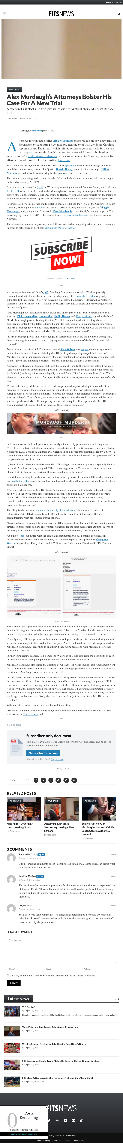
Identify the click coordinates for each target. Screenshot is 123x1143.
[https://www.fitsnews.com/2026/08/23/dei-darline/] (12, 1011)
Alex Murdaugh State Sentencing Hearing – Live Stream (59, 827)
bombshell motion (86, 296)
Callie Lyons (15, 831)
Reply (113, 854)
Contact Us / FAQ (43, 1141)
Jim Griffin (45, 316)
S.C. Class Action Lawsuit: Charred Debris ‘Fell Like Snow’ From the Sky (58, 1078)
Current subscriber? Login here (24, 1133)
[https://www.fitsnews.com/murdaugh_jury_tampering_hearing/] (61, 423)
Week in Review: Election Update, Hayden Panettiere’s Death (54, 1044)
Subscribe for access (43, 753)
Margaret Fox (84, 316)
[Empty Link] (116, 999)
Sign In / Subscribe (115, 2)
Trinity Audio (36, 131)
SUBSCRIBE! (70, 278)
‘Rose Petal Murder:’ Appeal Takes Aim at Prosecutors (50, 1027)
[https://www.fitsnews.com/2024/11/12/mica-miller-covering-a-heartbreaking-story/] (24, 808)
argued (84, 349)
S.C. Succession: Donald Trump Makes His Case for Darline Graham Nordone (61, 1061)
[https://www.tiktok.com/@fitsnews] (82, 1120)
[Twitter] (51, 1120)
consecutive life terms (77, 215)
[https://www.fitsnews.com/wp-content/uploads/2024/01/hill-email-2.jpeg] (89, 587)
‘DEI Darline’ (28, 1007)
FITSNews (13, 118)
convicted (40, 207)
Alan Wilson (67, 349)
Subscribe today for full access (24, 1129)
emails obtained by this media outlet (58, 510)
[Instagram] (59, 1120)
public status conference (42, 156)
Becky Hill (13, 191)
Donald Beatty (64, 169)
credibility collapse (21, 481)
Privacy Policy (79, 1141)
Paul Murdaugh (62, 211)
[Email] (75, 1120)
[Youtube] (67, 1120)
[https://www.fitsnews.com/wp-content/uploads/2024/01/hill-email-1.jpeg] (34, 587)
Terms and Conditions (61, 1141)
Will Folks (89, 838)
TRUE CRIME (14, 90)
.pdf (40, 187)
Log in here (57, 759)
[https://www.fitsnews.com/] (61, 1108)
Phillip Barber (62, 316)
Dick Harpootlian (27, 316)
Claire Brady (30, 714)
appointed (70, 165)
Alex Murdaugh (63, 140)
